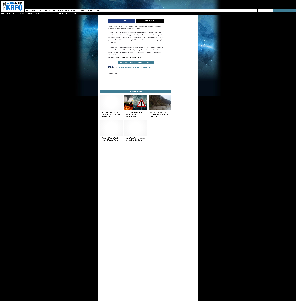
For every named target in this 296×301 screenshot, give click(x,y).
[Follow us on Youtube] (271, 10)
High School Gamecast (71, 13)
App (54, 10)
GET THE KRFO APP (46, 13)
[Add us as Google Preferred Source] (259, 10)
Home (27, 10)
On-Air (33, 10)
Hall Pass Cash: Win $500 (34, 13)
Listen (39, 10)
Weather (89, 10)
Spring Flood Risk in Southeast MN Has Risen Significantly (135, 139)
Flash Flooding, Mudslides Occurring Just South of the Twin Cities (159, 114)
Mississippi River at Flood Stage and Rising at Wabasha (110, 139)
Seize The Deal (47, 10)
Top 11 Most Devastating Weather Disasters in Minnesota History (134, 114)
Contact (96, 10)
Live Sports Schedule (58, 13)
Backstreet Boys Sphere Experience (16, 13)
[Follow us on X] (267, 10)
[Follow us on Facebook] (263, 10)
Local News (116, 75)
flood (115, 73)
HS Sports (82, 10)
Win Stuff (60, 10)
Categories (74, 10)
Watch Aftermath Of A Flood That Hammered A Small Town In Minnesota (111, 114)
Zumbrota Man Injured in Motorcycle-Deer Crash (128, 57)
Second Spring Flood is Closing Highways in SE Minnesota (134, 67)
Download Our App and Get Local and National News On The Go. (135, 62)
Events (67, 10)
